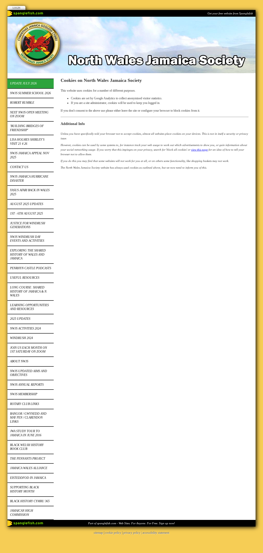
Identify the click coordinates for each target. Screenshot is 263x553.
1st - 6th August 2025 (26, 213)
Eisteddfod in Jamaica (28, 478)
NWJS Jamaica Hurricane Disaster (29, 178)
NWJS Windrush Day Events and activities (27, 239)
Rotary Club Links (24, 404)
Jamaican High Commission (21, 513)
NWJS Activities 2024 (25, 328)
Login (16, 7)
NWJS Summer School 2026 (30, 93)
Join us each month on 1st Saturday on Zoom (28, 350)
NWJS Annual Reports (27, 384)
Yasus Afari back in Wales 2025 (30, 192)
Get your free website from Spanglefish (230, 13)
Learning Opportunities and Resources (29, 307)
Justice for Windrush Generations (27, 225)
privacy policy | (133, 533)
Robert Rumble (22, 102)
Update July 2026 (23, 83)
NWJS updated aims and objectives (28, 373)
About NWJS (19, 361)
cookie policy (113, 533)
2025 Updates (20, 319)
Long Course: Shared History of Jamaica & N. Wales (28, 291)
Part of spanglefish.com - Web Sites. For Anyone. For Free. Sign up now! (131, 523)
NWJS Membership (23, 394)
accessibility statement (156, 533)
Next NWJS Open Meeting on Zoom (29, 114)
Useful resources (24, 277)
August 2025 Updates (26, 204)
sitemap (98, 533)
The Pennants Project (27, 458)
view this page (199, 149)
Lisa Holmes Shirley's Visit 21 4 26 (27, 141)
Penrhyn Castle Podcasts (30, 268)
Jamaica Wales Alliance (28, 468)
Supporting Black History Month (24, 489)
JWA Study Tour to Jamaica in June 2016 (25, 433)
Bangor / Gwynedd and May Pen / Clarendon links (28, 417)
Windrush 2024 (21, 338)
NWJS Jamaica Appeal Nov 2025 (29, 155)
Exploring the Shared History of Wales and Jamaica (28, 254)
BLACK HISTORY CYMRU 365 (30, 501)
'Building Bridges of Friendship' (27, 128)
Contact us (19, 167)
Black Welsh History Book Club (27, 447)
